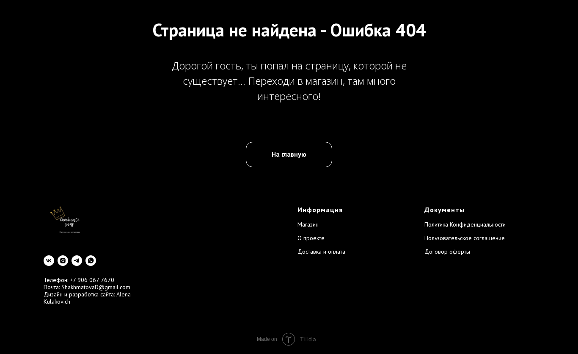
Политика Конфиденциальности (465, 224)
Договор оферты (447, 251)
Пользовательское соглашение (464, 238)
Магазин (308, 224)
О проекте (311, 238)
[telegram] (77, 260)
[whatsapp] (90, 260)
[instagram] (63, 260)
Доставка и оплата (321, 251)
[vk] (49, 260)
